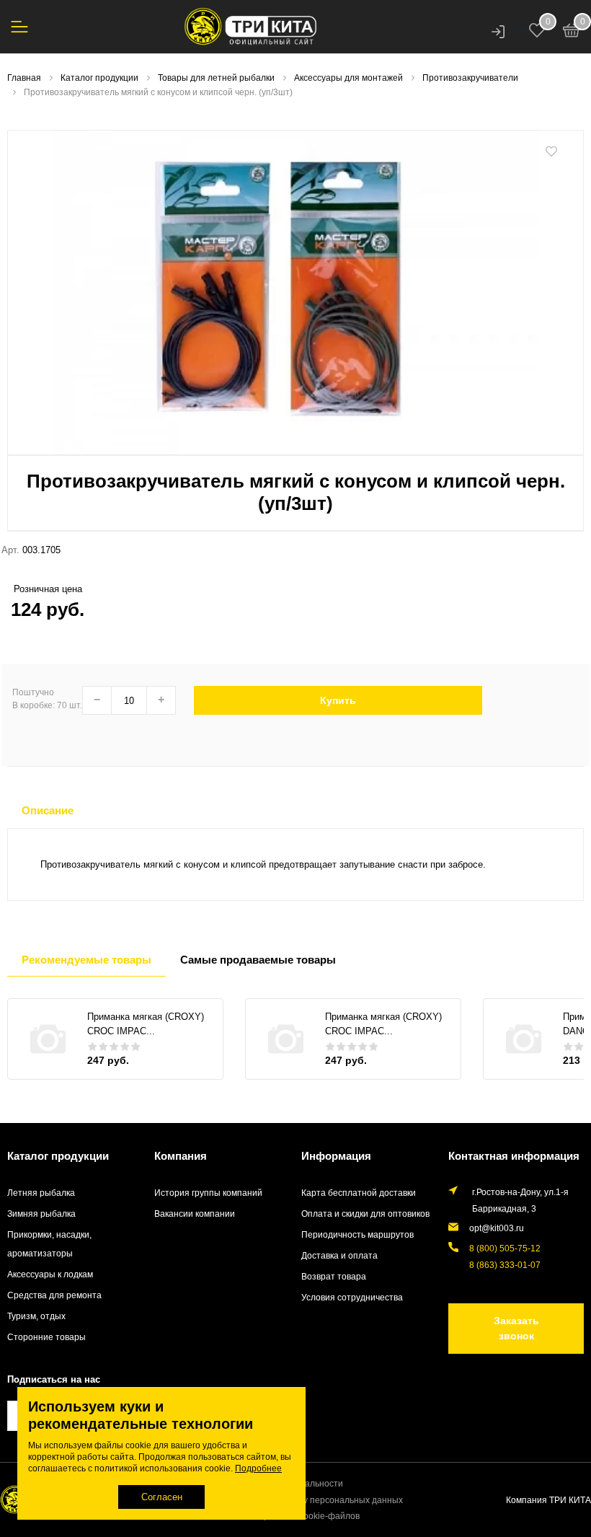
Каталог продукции (58, 1156)
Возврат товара (333, 1276)
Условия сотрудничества (352, 1297)
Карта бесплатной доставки (358, 1192)
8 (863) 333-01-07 (505, 1264)
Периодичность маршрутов (357, 1234)
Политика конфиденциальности (277, 1483)
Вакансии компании (194, 1213)
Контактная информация (513, 1156)
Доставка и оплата (339, 1255)
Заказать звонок (516, 1328)
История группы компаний (208, 1192)
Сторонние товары (46, 1337)
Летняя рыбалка (41, 1192)
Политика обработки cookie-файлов (286, 1515)
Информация (336, 1156)
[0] (571, 32)
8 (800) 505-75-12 (505, 1248)
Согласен (161, 1497)
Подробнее (258, 1468)
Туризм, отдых (36, 1316)
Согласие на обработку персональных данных (307, 1500)
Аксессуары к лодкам (50, 1274)
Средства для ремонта (54, 1295)
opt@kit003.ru (496, 1228)
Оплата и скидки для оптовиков (365, 1213)
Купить (338, 700)
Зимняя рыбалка (41, 1213)
